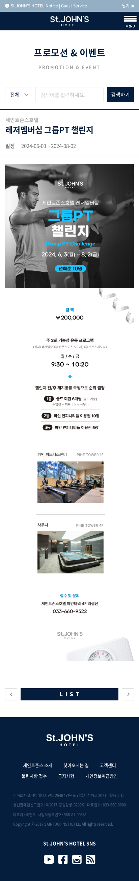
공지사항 (66, 776)
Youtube (49, 859)
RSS (90, 859)
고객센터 (108, 765)
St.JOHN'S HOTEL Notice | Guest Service (49, 6)
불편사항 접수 (34, 776)
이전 (11, 694)
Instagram (77, 859)
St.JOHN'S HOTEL (69, 21)
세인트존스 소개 (37, 765)
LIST (71, 694)
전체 (15, 94)
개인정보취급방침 (101, 776)
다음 (128, 694)
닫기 (126, 6)
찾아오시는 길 (76, 765)
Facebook (63, 859)
